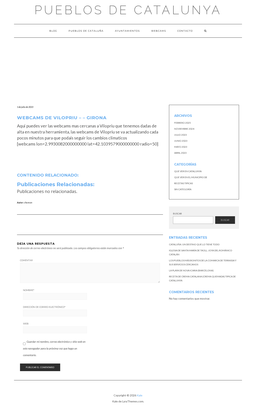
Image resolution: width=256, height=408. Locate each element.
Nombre (28, 290)
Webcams (158, 30)
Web (26, 323)
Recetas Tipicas (183, 183)
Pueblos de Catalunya (128, 10)
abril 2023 (180, 152)
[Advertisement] (128, 68)
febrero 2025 (182, 122)
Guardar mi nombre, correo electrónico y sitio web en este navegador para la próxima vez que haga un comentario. (54, 348)
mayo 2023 (180, 146)
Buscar (177, 213)
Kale (139, 395)
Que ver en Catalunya (188, 171)
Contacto (185, 30)
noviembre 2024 (184, 128)
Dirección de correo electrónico (44, 307)
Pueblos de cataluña (86, 30)
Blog (53, 30)
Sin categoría (182, 189)
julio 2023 (180, 134)
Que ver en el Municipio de (190, 177)
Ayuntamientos (127, 30)
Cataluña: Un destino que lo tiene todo (194, 244)
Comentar (26, 260)
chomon (28, 202)
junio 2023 (180, 140)
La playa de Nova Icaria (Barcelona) (191, 270)
